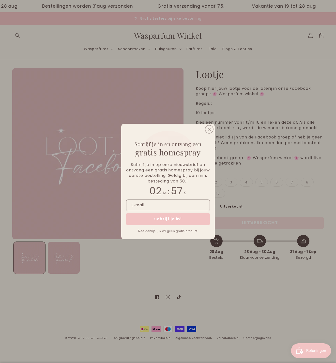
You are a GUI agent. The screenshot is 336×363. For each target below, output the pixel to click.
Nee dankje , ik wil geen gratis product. (168, 231)
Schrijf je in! (168, 219)
